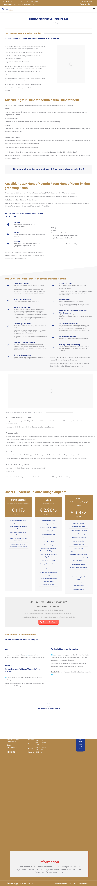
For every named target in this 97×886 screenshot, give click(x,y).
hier (52, 674)
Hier (6, 677)
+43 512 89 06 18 (88, 1)
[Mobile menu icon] (93, 9)
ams (27, 655)
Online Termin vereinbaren (80, 741)
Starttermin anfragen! (50, 622)
